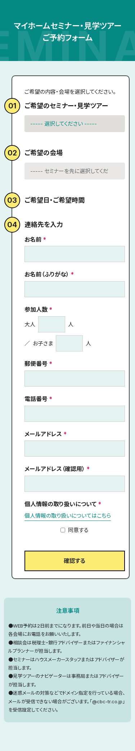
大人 (29, 324)
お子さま (43, 343)
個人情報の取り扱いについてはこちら (67, 515)
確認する (74, 560)
